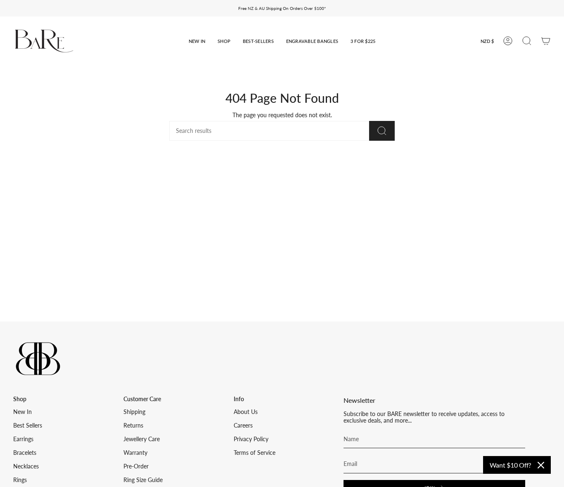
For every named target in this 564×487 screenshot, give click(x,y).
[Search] (382, 131)
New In (22, 412)
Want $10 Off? (510, 465)
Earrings (23, 439)
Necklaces (26, 466)
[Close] (541, 465)
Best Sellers (27, 425)
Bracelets (24, 452)
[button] (196, 41)
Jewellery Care (141, 439)
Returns (133, 425)
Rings (20, 480)
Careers (243, 425)
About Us (246, 412)
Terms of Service (254, 452)
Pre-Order (136, 466)
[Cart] (545, 41)
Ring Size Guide (143, 480)
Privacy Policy (251, 439)
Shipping (134, 412)
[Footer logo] (38, 358)
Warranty (135, 452)
